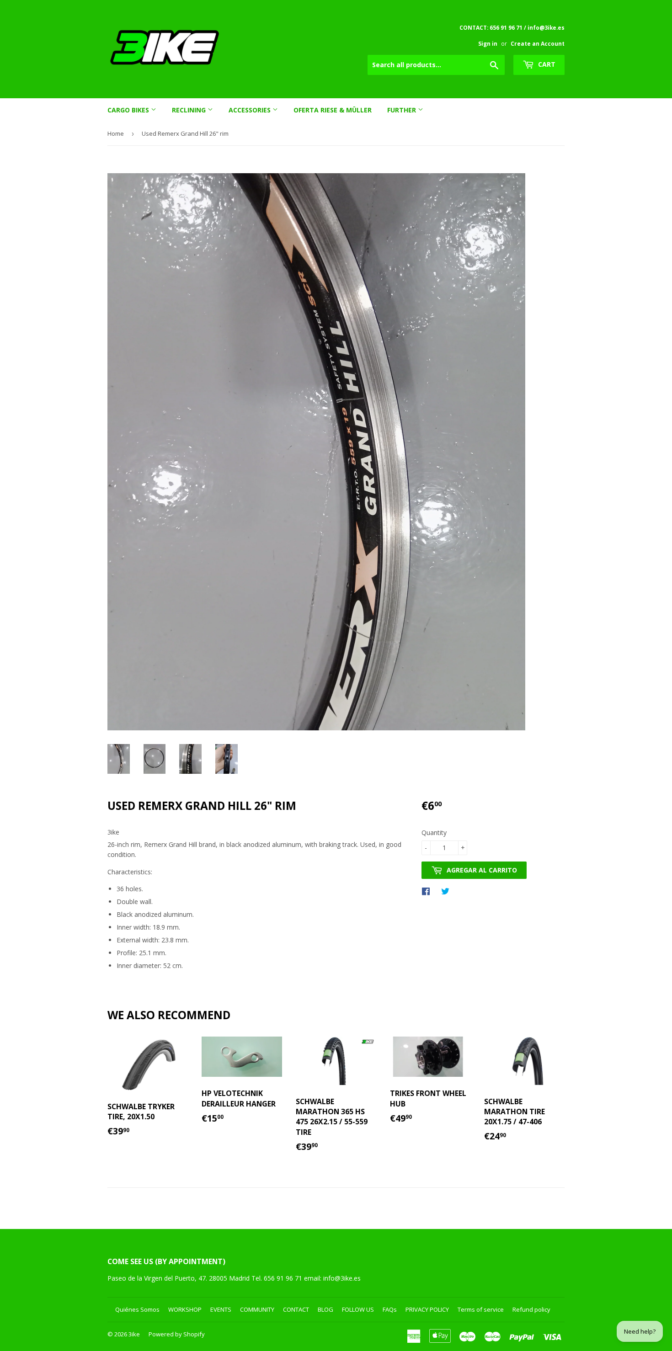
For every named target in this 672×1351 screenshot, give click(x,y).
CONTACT (296, 1309)
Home (115, 133)
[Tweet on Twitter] (447, 891)
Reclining (190, 110)
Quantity (434, 832)
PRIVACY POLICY (427, 1309)
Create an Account (538, 43)
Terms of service (481, 1309)
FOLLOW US (358, 1309)
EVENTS (220, 1309)
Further (402, 110)
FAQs (390, 1309)
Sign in (487, 43)
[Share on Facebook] (428, 891)
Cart (545, 64)
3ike (134, 1334)
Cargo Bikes (129, 110)
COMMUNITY (257, 1309)
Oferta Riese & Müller (332, 110)
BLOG (325, 1309)
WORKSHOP (185, 1309)
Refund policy (531, 1309)
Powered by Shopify (177, 1334)
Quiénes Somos (137, 1309)
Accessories (250, 110)
